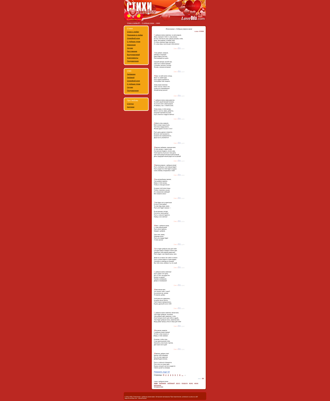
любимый (171, 383)
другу (178, 383)
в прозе (196, 31)
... (182, 375)
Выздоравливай (133, 55)
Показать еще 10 (162, 372)
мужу (191, 383)
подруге (185, 383)
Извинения (131, 45)
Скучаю (130, 48)
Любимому (131, 74)
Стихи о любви (133, 32)
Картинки (130, 107)
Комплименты (132, 58)
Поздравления (133, 61)
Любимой (130, 77)
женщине (157, 385)
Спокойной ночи (133, 38)
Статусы (130, 104)
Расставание (132, 51)
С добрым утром (133, 41)
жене (196, 383)
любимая (162, 383)
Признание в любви (135, 35)
